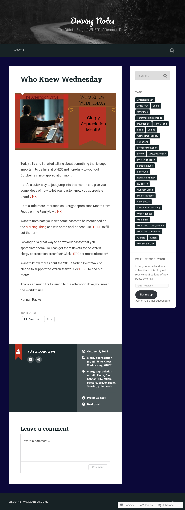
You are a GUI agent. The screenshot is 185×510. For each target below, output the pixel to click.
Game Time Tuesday (147, 136)
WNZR (108, 365)
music (108, 379)
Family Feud (160, 124)
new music (142, 172)
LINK (32, 196)
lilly (100, 379)
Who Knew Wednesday (61, 79)
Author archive (30, 359)
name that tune (145, 166)
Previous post (96, 397)
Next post (93, 404)
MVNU (140, 154)
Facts (100, 375)
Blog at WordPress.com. (28, 501)
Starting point (96, 386)
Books (156, 106)
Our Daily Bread (145, 190)
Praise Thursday (145, 196)
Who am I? (142, 219)
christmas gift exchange (149, 118)
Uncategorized (144, 214)
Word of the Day (145, 243)
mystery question (146, 160)
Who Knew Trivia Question (150, 225)
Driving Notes (92, 20)
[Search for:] (152, 75)
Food (140, 130)
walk (109, 386)
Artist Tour (142, 106)
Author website (38, 359)
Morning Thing (36, 227)
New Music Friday (146, 177)
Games (151, 130)
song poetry (143, 201)
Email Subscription (150, 259)
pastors (92, 382)
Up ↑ (173, 501)
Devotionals (143, 124)
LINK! (59, 211)
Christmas (142, 112)
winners (141, 238)
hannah (91, 379)
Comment (98, 467)
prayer (103, 382)
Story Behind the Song (148, 207)
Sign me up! (146, 294)
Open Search (172, 50)
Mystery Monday (157, 154)
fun (108, 375)
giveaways (142, 142)
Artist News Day (145, 100)
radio (111, 382)
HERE (97, 227)
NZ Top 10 (142, 184)
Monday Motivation (147, 148)
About (19, 50)
